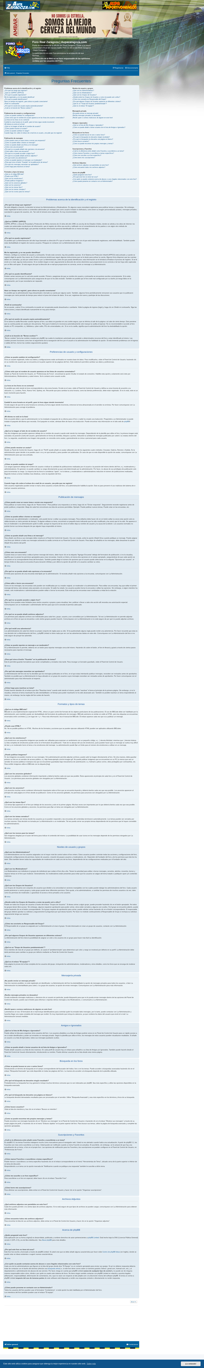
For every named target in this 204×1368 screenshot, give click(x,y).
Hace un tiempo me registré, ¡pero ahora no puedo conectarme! (26, 101)
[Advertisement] (71, 1323)
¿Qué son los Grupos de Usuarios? (84, 95)
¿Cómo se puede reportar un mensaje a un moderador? (23, 160)
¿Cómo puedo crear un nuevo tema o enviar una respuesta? (24, 140)
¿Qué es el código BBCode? (14, 174)
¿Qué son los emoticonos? (13, 178)
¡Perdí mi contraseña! (11, 103)
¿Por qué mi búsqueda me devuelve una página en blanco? (92, 139)
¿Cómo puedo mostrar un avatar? (15, 128)
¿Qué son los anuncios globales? (15, 183)
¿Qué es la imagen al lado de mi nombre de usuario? (22, 126)
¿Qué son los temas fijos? (13, 187)
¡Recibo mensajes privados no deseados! (86, 115)
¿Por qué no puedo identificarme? (15, 99)
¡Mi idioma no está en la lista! (14, 124)
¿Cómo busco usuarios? (80, 141)
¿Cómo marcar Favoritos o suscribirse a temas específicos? (93, 153)
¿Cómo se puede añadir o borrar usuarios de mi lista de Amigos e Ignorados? (98, 127)
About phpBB (47, 1240)
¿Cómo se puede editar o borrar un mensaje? (19, 142)
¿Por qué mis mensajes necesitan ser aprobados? (21, 164)
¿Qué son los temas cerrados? (15, 189)
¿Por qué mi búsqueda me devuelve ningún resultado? (91, 137)
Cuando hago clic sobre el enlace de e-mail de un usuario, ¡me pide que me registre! (33, 133)
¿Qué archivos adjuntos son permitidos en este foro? (90, 165)
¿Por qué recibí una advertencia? (15, 158)
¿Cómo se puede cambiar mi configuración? (19, 115)
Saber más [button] (91, 1364)
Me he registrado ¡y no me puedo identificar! (19, 97)
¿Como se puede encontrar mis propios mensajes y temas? (92, 143)
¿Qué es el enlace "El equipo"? (83, 106)
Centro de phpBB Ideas (111, 1252)
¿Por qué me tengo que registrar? (15, 90)
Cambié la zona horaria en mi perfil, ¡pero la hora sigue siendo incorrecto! (29, 122)
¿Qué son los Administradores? (83, 90)
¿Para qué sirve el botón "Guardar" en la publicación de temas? (26, 162)
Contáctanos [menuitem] (133, 1344)
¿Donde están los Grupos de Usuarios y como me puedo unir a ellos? (96, 97)
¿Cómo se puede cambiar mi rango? (16, 131)
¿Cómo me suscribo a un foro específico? (86, 155)
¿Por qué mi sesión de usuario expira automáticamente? (23, 106)
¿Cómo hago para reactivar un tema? (17, 166)
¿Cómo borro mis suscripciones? (83, 157)
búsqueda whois (54, 1268)
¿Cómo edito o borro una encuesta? (16, 151)
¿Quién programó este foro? (82, 175)
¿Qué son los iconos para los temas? (17, 192)
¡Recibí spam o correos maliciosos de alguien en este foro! (92, 118)
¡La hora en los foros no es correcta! (16, 120)
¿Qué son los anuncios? (12, 185)
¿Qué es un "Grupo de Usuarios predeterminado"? (89, 103)
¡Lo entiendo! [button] (190, 1364)
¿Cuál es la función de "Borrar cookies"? (18, 108)
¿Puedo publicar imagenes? (13, 181)
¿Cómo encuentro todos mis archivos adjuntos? (88, 167)
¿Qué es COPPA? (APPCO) (14, 93)
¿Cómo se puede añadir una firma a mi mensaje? (21, 145)
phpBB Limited (93, 1237)
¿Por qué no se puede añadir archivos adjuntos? (20, 156)
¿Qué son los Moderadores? (82, 93)
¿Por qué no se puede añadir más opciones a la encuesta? (24, 149)
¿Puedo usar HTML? (11, 176)
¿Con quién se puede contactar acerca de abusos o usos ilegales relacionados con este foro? (104, 179)
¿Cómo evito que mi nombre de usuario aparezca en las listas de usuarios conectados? (34, 118)
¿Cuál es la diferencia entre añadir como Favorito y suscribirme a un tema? (98, 151)
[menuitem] (7, 68)
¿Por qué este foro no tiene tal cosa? (85, 177)
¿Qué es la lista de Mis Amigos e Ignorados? (87, 125)
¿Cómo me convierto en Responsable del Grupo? (89, 99)
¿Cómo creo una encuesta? (13, 147)
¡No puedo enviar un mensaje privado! (85, 113)
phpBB (126, 421)
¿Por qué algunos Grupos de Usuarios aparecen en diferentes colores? (96, 101)
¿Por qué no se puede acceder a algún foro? (19, 153)
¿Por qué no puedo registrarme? (15, 95)
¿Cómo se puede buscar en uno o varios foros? (88, 135)
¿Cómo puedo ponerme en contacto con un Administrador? (92, 181)
